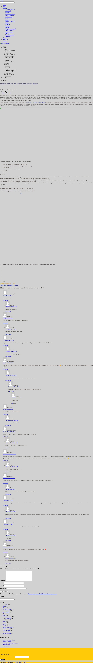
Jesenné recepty (9, 15)
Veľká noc (7, 33)
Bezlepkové (8, 618)
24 (17, 285)
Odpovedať (5, 300)
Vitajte (4, 5)
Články (4, 38)
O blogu (5, 6)
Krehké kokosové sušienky (9, 640)
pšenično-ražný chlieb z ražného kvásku (36, 102)
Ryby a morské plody (10, 29)
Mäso (6, 18)
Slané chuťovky (9, 32)
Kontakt (5, 41)
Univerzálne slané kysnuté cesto (10, 643)
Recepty (5, 8)
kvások (13, 283)
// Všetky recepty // (10, 9)
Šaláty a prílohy (9, 30)
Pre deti (7, 26)
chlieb (1, 283)
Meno (2, 583)
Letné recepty (8, 17)
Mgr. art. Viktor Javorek (20, 662)
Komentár (3, 580)
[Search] (14, 2)
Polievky (7, 24)
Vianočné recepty (9, 35)
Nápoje (7, 20)
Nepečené (7, 619)
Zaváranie (7, 36)
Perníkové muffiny (7, 641)
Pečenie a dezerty (10, 21)
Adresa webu (3, 588)
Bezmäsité (8, 11)
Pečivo (7, 23)
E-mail (2, 585)
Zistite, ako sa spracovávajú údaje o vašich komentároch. (42, 594)
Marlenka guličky (7, 644)
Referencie (5, 39)
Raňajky (7, 27)
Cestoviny (7, 12)
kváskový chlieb (7, 283)
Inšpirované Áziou (10, 14)
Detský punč (6, 646)
